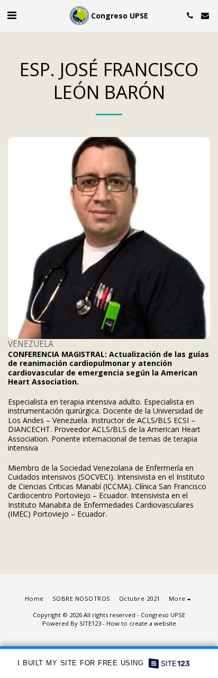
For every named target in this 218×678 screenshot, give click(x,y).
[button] (12, 15)
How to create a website (141, 623)
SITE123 (90, 623)
